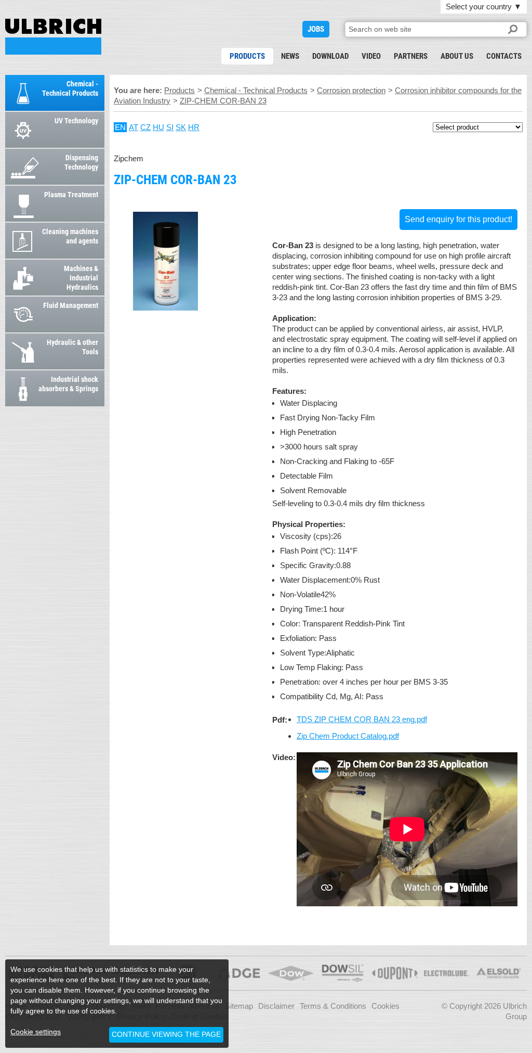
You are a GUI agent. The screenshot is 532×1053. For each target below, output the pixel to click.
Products (247, 56)
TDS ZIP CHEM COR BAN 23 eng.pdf (362, 719)
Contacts (504, 56)
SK (181, 127)
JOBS (316, 29)
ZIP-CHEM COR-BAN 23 (53, 37)
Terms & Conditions (333, 1005)
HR (194, 127)
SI (170, 127)
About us (457, 56)
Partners (411, 56)
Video (371, 56)
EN (120, 127)
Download (330, 56)
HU (158, 127)
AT (133, 127)
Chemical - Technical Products (256, 90)
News (290, 56)
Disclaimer (276, 1005)
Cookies (385, 1005)
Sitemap (239, 1005)
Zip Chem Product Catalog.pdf (348, 735)
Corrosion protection (351, 90)
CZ (145, 127)
